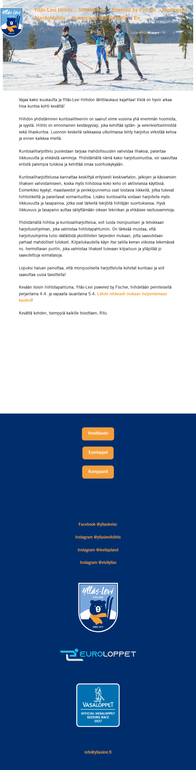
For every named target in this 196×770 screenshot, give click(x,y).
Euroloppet (98, 453)
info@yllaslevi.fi (98, 753)
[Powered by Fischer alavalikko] (159, 10)
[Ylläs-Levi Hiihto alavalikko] (75, 10)
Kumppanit (98, 472)
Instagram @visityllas (98, 563)
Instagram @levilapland (98, 550)
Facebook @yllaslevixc (98, 525)
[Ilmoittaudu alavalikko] (108, 10)
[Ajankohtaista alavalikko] (68, 18)
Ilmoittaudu (98, 433)
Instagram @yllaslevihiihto (98, 537)
